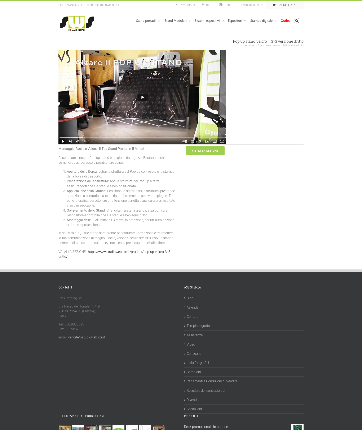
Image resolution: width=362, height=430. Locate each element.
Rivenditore (195, 400)
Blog (190, 298)
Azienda (193, 307)
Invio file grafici (198, 363)
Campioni (194, 372)
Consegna (194, 354)
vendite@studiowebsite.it (103, 4)
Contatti (192, 317)
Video (191, 344)
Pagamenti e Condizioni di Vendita (212, 381)
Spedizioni (194, 409)
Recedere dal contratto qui (206, 391)
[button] (297, 20)
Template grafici (199, 326)
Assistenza (195, 335)
